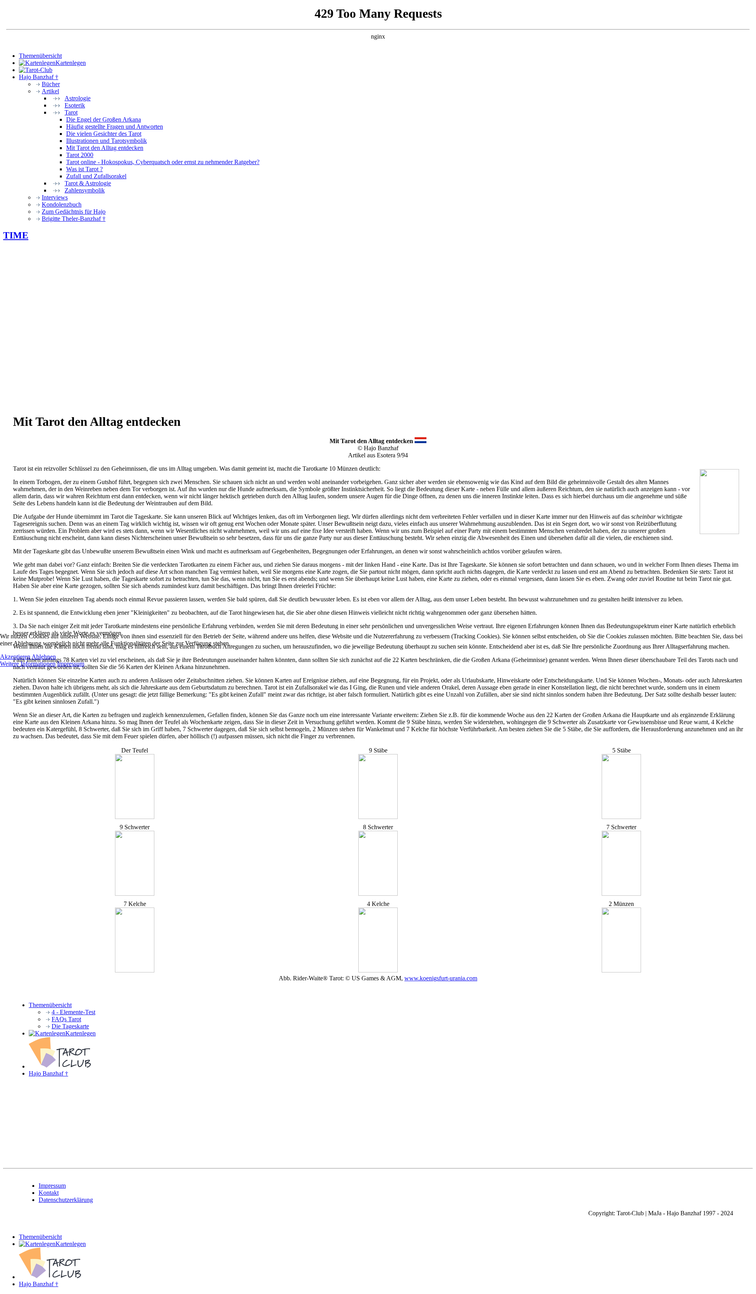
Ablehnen (44, 656)
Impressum (70, 663)
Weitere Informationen (28, 663)
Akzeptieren (15, 656)
